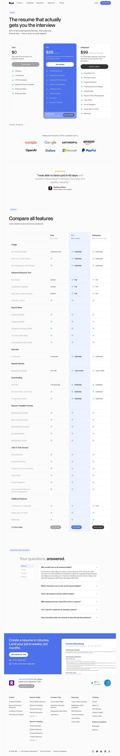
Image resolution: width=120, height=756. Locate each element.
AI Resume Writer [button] (17, 315)
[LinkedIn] (105, 751)
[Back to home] (11, 3)
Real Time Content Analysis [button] (21, 294)
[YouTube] (97, 751)
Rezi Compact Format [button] (19, 420)
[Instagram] (93, 751)
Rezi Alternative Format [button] (20, 427)
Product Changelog (59, 751)
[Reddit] (101, 751)
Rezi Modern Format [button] (19, 440)
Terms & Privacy (45, 751)
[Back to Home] (11, 683)
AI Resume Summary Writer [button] (21, 328)
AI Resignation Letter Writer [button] (21, 342)
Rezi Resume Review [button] (19, 371)
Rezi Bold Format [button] (17, 434)
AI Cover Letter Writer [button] (19, 335)
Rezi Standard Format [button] (19, 413)
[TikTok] (109, 751)
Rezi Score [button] (15, 280)
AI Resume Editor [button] (17, 322)
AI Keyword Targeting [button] (19, 287)
